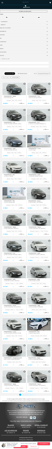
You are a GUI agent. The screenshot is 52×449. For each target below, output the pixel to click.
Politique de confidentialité (26, 440)
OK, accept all (44, 443)
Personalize (33, 446)
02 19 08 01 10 (11, 432)
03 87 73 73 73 (11, 427)
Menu (2, 3)
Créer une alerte (9, 73)
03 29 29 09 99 (41, 427)
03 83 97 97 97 (26, 7)
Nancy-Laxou (26, 425)
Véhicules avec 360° (6, 58)
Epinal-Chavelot (41, 425)
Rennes (26, 430)
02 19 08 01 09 (26, 432)
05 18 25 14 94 (41, 432)
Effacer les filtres (6, 77)
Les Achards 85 (11, 430)
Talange (11, 425)
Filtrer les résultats (25, 11)
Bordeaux (41, 430)
